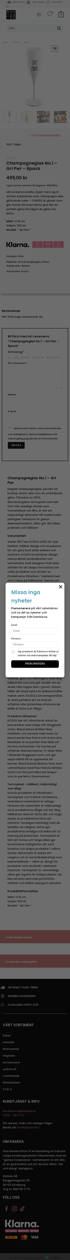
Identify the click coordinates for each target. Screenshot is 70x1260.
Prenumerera (35, 664)
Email (14, 625)
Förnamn (16, 639)
